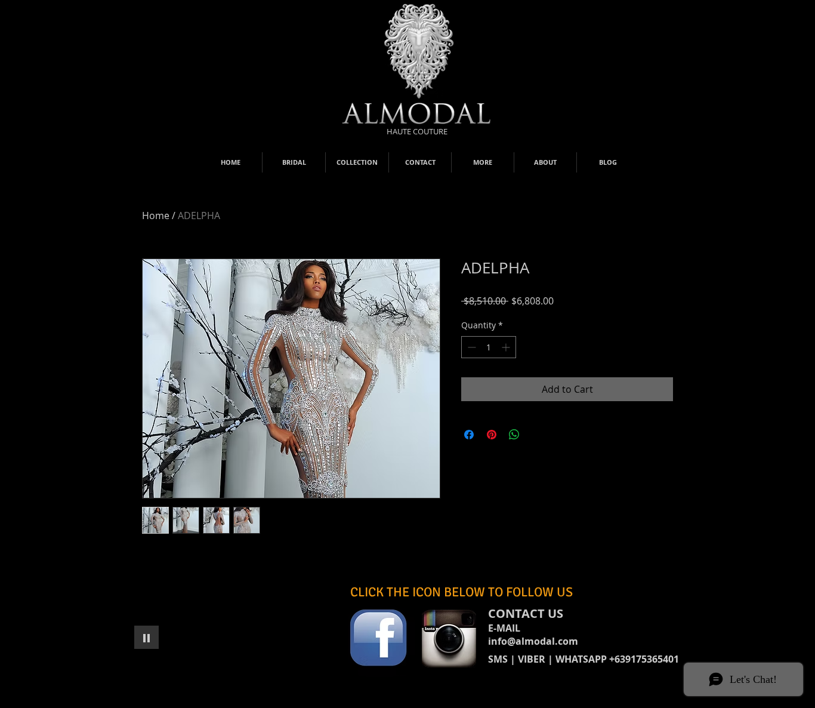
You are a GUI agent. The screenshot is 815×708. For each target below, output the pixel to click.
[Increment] (506, 347)
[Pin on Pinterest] (491, 434)
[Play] (146, 637)
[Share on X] (537, 434)
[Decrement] (470, 347)
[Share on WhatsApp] (514, 434)
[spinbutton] (488, 347)
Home (155, 215)
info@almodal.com (533, 641)
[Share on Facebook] (469, 434)
